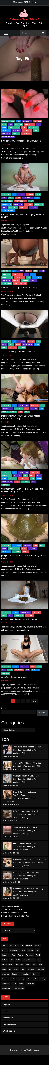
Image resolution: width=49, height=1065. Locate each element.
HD (39, 960)
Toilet (21, 983)
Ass (18, 121)
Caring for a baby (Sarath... (24, 776)
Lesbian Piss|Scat (8, 412)
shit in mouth (32, 979)
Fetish (38, 955)
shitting (16, 134)
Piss (38, 124)
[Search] (43, 33)
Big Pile (29, 945)
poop (4, 127)
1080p (4, 945)
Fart (13, 955)
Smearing (5, 983)
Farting (20, 955)
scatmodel (27, 130)
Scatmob (5, 974)
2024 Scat (5, 545)
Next (34, 701)
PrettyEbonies (20, 201)
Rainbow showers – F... (22, 860)
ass (22, 945)
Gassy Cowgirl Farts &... (23, 843)
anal (14, 405)
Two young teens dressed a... (25, 747)
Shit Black (13, 207)
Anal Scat (34, 405)
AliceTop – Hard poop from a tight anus (19, 619)
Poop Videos (14, 127)
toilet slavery (6, 988)
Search (4, 708)
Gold (18, 960)
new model (29, 124)
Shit (12, 979)
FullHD (31, 341)
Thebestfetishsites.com (10, 906)
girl (10, 124)
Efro (37, 950)
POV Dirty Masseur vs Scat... (25, 811)
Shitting (42, 979)
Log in (5, 1011)
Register (6, 1005)
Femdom (29, 955)
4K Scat (15, 612)
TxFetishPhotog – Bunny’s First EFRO (18, 352)
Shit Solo (6, 134)
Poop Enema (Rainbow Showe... (26, 889)
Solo (14, 983)
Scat (24, 127)
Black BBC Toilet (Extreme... (24, 792)
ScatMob (16, 130)
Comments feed (9, 1024)
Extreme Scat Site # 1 (24, 19)
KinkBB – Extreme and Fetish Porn (15, 916)
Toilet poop (26, 134)
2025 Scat (5, 195)
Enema (21, 195)
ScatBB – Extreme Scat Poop (13, 910)
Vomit (25, 552)
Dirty (23, 950)
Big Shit (37, 945)
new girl (18, 124)
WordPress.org (9, 1031)
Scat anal (31, 969)
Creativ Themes (32, 1050)
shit (35, 130)
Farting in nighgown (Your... (24, 872)
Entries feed (8, 1018)
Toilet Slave (30, 983)
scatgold (6, 130)
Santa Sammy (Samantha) (24, 827)
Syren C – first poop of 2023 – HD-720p (19, 287)
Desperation (14, 950)
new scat (19, 964)
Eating (30, 950)
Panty (28, 964)
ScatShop (6, 552)
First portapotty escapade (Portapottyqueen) (21, 141)
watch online (19, 988)
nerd (18, 198)
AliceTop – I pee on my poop (14, 677)
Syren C (25, 280)
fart (4, 124)
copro (4, 950)
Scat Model (33, 127)
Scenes (5, 979)
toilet (34, 280)
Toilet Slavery (8, 137)
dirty (21, 271)
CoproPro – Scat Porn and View (14, 913)
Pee (34, 964)
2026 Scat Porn (8, 121)
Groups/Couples (29, 960)
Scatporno (15, 974)
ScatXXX (36, 974)
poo (3, 670)
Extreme (37, 121)
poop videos (13, 969)
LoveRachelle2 (7, 964)
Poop (4, 969)
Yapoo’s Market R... (21, 763)
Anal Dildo (23, 405)
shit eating (20, 979)
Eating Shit (27, 121)
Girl (11, 960)
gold (11, 198)
